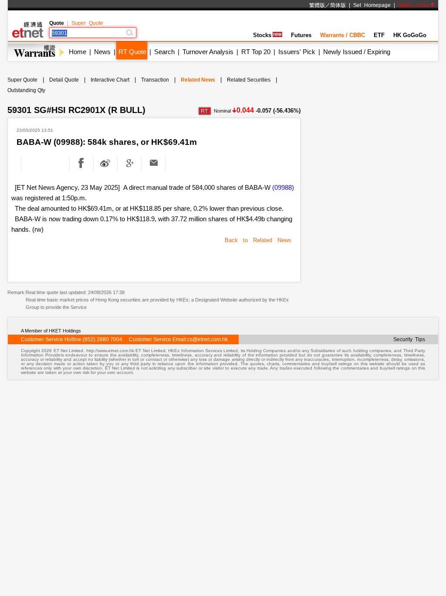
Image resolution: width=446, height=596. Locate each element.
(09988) (283, 187)
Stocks (262, 35)
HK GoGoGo (409, 35)
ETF (379, 35)
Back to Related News (258, 240)
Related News (198, 80)
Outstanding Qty (26, 90)
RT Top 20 (255, 51)
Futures (301, 35)
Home (77, 51)
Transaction (155, 80)
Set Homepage (372, 5)
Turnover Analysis (207, 51)
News (102, 51)
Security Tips (409, 339)
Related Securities (248, 80)
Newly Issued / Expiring (356, 51)
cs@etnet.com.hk (207, 339)
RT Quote (132, 51)
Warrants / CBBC (342, 35)
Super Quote (87, 23)
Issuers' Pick (296, 51)
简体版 (338, 5)
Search (164, 51)
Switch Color (414, 5)
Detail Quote (64, 80)
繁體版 (317, 5)
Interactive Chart (110, 80)
